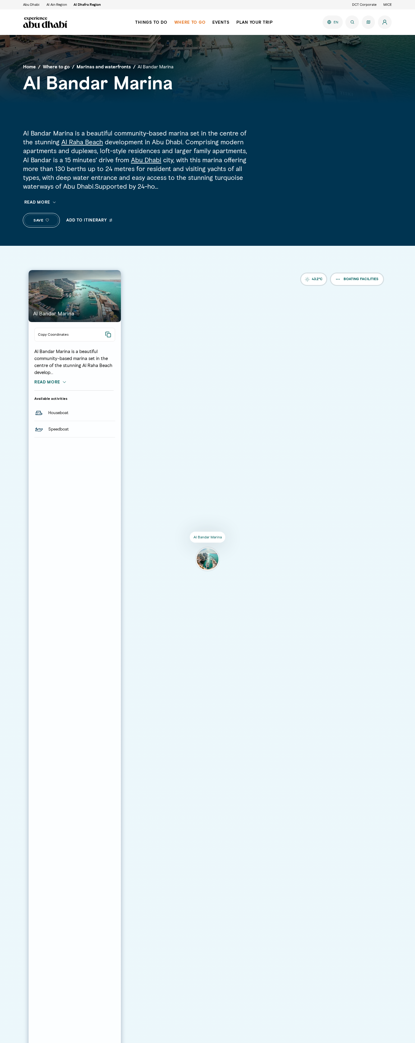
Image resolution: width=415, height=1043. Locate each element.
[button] (47, 220)
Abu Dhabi (31, 4)
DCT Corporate (364, 4)
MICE (387, 4)
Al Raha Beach (82, 142)
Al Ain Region (56, 4)
